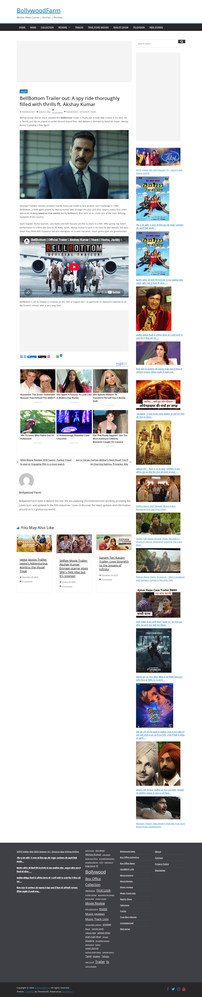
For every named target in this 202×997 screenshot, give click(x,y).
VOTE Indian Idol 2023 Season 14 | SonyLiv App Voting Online (48, 851)
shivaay (105, 937)
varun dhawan (91, 966)
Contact (159, 857)
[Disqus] (74, 634)
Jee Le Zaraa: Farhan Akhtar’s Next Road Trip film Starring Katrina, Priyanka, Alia (102, 462)
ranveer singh (98, 929)
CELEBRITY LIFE (127, 869)
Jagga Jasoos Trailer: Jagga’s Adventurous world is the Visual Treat (34, 565)
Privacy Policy (162, 864)
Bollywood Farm (28, 111)
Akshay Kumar (72, 111)
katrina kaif (89, 899)
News (33, 27)
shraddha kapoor (103, 941)
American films (91, 858)
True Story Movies (98, 27)
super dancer (92, 948)
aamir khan (89, 850)
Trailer (79, 27)
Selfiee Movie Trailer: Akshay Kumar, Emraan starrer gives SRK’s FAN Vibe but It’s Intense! (73, 568)
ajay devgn (100, 850)
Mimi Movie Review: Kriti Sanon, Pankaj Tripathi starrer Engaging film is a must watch (45, 462)
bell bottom (84, 111)
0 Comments (27, 581)
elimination (90, 890)
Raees (87, 929)
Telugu (105, 956)
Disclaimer (160, 870)
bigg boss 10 (91, 866)
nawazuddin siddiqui (93, 925)
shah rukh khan (93, 936)
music (103, 909)
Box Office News (127, 863)
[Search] (181, 41)
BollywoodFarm (39, 10)
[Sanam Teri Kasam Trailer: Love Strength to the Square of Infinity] (114, 536)
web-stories (156, 27)
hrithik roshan (91, 895)
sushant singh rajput (93, 952)
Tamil (88, 956)
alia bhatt (106, 854)
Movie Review (95, 903)
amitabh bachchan (106, 859)
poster (107, 924)
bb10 (101, 862)
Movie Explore (126, 875)
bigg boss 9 (109, 862)
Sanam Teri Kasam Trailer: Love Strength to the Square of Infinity (114, 563)
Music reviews (95, 914)
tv (107, 961)
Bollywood (95, 872)
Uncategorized (126, 923)
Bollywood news (127, 851)
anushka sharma (91, 862)
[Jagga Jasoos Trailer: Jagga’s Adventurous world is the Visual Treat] (34, 536)
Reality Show (120, 27)
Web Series (125, 929)
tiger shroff (89, 962)
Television (139, 27)
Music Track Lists (97, 919)
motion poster (100, 899)
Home (22, 27)
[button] (68, 27)
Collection (47, 27)
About (158, 851)
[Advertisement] (74, 61)
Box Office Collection (93, 882)
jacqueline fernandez (106, 895)
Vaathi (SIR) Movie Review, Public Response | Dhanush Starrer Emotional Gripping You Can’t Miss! (159, 541)
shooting (89, 940)
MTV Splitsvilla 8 (91, 909)
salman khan (103, 932)
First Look (104, 890)
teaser (96, 956)
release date (90, 933)
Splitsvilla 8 (89, 945)
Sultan (97, 944)
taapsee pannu (108, 952)
